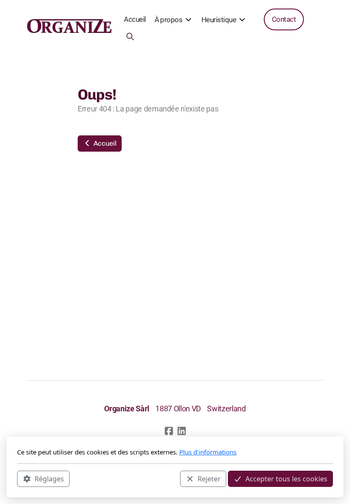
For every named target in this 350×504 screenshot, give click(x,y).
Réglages (49, 478)
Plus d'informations (207, 452)
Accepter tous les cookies (286, 478)
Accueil (104, 143)
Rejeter (209, 478)
